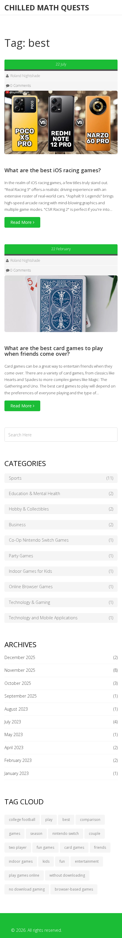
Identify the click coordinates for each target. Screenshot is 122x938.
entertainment (87, 861)
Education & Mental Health (61, 493)
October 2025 (17, 683)
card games (74, 847)
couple (94, 833)
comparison (90, 819)
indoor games (21, 861)
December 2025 (19, 657)
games (14, 833)
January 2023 (16, 773)
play (48, 819)
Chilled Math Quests (46, 7)
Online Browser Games (61, 586)
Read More (21, 222)
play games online (24, 875)
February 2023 (18, 760)
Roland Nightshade (25, 75)
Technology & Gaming (61, 602)
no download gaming (27, 889)
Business (61, 524)
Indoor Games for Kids (61, 571)
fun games (45, 847)
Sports (61, 478)
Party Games (61, 556)
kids (46, 861)
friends (100, 847)
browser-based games (74, 889)
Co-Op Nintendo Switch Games (61, 540)
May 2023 (13, 734)
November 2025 (19, 670)
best (66, 819)
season (36, 833)
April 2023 (13, 747)
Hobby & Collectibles (61, 509)
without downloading (67, 875)
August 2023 (16, 709)
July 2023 (12, 722)
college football (22, 819)
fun (62, 861)
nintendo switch (65, 833)
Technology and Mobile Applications (61, 617)
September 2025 (20, 696)
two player (18, 847)
